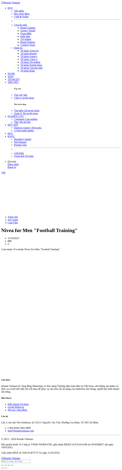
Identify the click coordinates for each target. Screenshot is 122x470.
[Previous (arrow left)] (2, 468)
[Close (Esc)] (2, 465)
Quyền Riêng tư (16, 407)
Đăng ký (12, 167)
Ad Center (13, 219)
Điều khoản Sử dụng (18, 404)
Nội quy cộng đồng (17, 410)
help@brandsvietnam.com (21, 430)
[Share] (5, 465)
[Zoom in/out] (12, 465)
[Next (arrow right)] (5, 468)
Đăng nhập (13, 164)
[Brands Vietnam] (10, 2)
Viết (3, 172)
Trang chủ (13, 217)
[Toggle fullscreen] (9, 465)
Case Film (13, 222)
